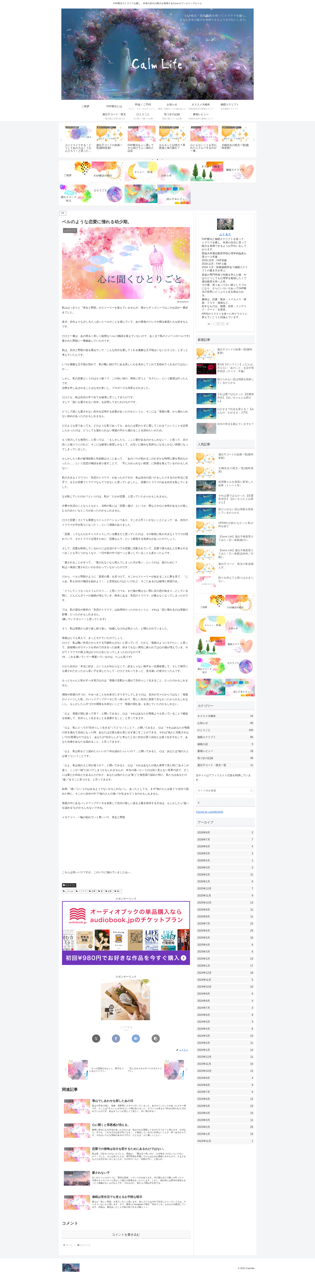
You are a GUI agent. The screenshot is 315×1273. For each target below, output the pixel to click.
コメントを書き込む (126, 1234)
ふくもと (225, 234)
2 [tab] (157, 159)
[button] (156, 1038)
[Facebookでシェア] (116, 1038)
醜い (119, 891)
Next (254, 140)
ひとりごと (70, 885)
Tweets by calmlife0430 (209, 812)
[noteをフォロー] (223, 324)
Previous (61, 140)
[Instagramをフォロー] (218, 324)
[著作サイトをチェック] (209, 324)
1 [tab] (152, 159)
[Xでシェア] (96, 1038)
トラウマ (82, 891)
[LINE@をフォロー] (227, 324)
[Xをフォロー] (213, 324)
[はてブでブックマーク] (136, 1038)
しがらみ (69, 891)
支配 (110, 891)
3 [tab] (162, 159)
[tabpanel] (79, 139)
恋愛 (93, 891)
